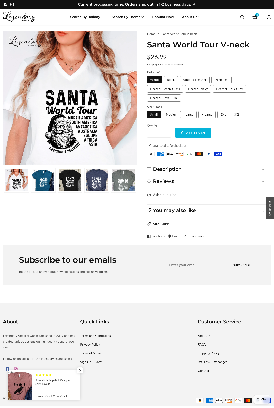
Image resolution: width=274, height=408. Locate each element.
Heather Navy (198, 89)
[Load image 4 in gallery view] (96, 180)
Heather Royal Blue (164, 98)
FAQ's (202, 344)
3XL (237, 114)
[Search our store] (242, 17)
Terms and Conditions (95, 335)
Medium (172, 114)
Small (154, 114)
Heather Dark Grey (229, 89)
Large (189, 114)
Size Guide (161, 224)
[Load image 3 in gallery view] (70, 180)
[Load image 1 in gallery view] (16, 180)
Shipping (152, 64)
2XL (223, 114)
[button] (85, 17)
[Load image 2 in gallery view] (43, 180)
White (154, 79)
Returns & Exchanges (212, 362)
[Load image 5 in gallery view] (123, 180)
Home (151, 34)
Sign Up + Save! (91, 362)
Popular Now (163, 17)
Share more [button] (197, 236)
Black (171, 79)
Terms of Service (91, 353)
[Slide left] (4, 180)
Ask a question (165, 194)
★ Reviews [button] (270, 207)
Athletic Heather (194, 79)
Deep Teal (221, 79)
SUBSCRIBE (242, 265)
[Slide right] (135, 180)
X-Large (207, 114)
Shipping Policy (208, 353)
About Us (204, 335)
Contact (203, 370)
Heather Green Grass (165, 89)
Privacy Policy (90, 344)
